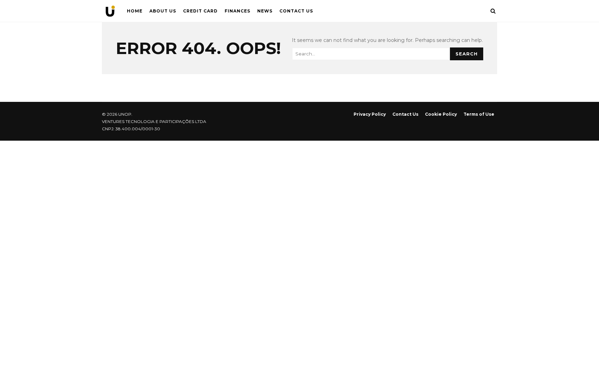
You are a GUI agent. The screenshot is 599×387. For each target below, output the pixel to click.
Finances (237, 11)
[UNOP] (110, 12)
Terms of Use (478, 114)
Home (134, 11)
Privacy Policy (370, 114)
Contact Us (296, 11)
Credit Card (200, 11)
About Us (162, 11)
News (264, 11)
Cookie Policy (441, 114)
